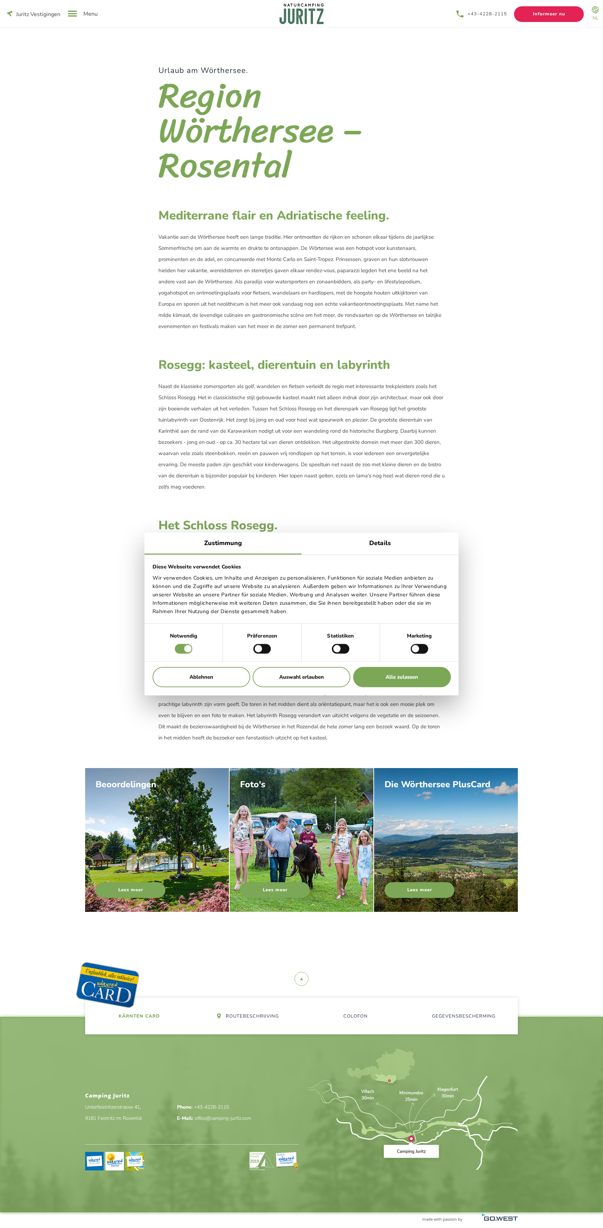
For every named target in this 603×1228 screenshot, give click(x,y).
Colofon (355, 1016)
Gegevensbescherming (464, 1016)
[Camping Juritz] (301, 13)
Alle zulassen (402, 677)
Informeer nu (549, 14)
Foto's (301, 840)
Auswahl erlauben (301, 677)
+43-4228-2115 (487, 14)
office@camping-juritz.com (223, 1118)
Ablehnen (201, 677)
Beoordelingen (157, 840)
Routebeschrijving (251, 1016)
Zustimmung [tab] (223, 543)
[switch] (262, 649)
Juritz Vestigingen (38, 14)
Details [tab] (380, 543)
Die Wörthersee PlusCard (446, 840)
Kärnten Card (139, 1016)
